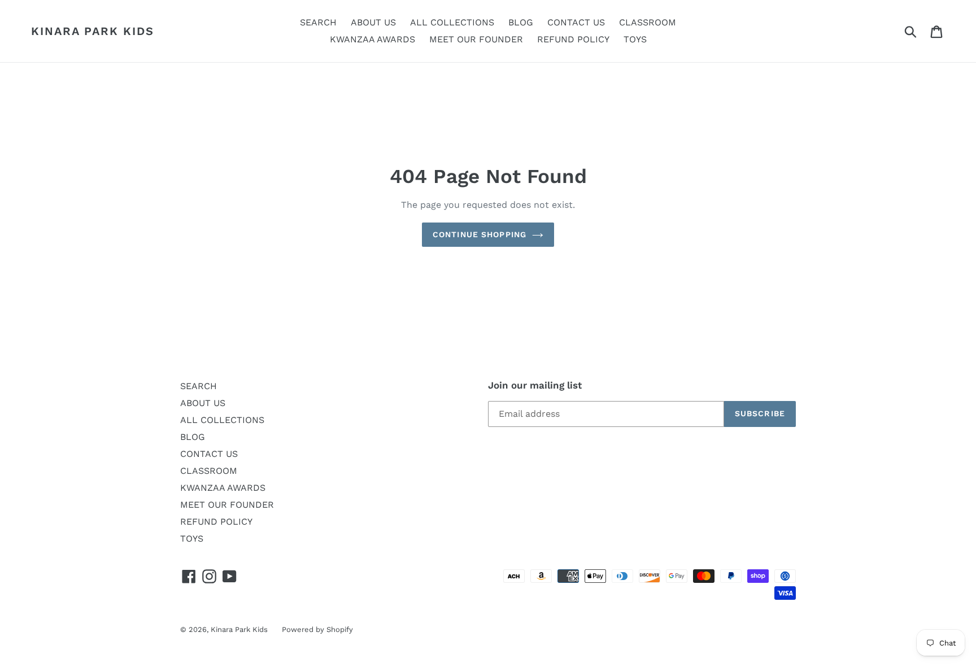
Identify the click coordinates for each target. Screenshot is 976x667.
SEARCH (198, 386)
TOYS (191, 538)
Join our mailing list (535, 385)
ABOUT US (202, 403)
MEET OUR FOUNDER (227, 504)
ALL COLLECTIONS (222, 420)
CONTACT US (209, 453)
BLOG (192, 436)
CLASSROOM (208, 470)
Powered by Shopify (317, 629)
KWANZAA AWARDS (222, 487)
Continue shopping (479, 234)
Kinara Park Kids (92, 31)
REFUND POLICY (216, 521)
